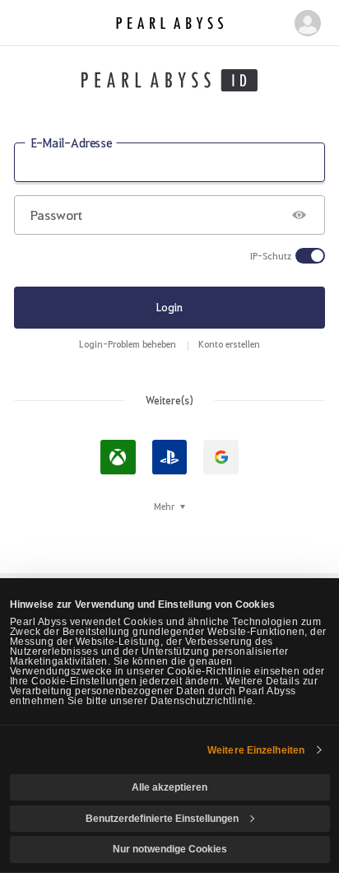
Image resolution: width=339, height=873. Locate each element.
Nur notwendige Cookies (170, 849)
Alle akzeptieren (169, 787)
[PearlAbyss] (169, 23)
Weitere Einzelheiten (255, 750)
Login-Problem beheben (127, 343)
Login (169, 307)
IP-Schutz (270, 255)
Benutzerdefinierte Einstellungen (162, 819)
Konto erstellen (229, 343)
